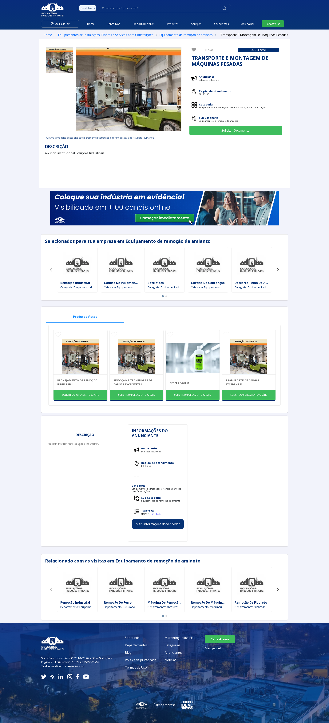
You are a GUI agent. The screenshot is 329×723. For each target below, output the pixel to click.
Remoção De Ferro (118, 602)
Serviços (196, 24)
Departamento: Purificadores (121, 607)
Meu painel (247, 24)
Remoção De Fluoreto (251, 602)
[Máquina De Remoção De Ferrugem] (164, 584)
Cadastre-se (272, 24)
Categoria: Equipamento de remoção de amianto (77, 287)
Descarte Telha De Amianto (256, 283)
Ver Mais (156, 514)
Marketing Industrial (179, 638)
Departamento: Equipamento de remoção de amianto (77, 607)
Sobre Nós (113, 24)
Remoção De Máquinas (208, 602)
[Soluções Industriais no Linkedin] (60, 676)
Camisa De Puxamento (121, 283)
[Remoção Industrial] (77, 264)
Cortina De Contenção (208, 283)
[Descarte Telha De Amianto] (251, 264)
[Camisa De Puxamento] (121, 264)
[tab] (163, 296)
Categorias (172, 645)
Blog (128, 652)
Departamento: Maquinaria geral (208, 607)
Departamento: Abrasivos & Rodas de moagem (165, 607)
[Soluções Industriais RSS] (52, 677)
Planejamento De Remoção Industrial (77, 382)
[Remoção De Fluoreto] (251, 584)
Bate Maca (156, 283)
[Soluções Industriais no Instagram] (69, 676)
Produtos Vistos (85, 317)
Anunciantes (221, 24)
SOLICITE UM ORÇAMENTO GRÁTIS (80, 394)
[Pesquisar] (224, 8)
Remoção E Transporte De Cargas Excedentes (132, 382)
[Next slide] (278, 270)
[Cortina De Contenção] (208, 264)
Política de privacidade (140, 660)
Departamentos (136, 645)
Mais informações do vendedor (158, 524)
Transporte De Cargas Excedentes (242, 382)
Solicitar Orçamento (235, 130)
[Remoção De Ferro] (121, 584)
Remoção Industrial (75, 283)
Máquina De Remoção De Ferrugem (174, 602)
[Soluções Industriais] (50, 9)
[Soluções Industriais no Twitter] (43, 676)
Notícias (170, 660)
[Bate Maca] (164, 264)
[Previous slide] (51, 270)
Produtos (173, 24)
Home (91, 24)
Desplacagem (179, 383)
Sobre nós (132, 638)
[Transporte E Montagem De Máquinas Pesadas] (59, 60)
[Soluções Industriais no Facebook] (77, 676)
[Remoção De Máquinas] (208, 584)
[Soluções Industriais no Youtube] (86, 676)
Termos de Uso (136, 667)
